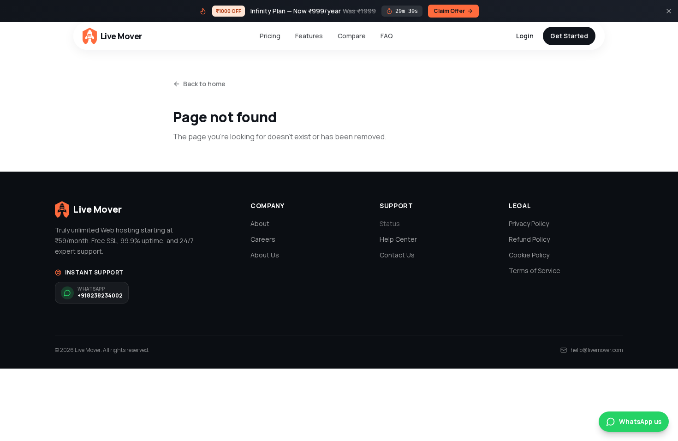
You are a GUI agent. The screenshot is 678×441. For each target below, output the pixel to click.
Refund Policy (529, 239)
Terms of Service (534, 270)
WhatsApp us (640, 421)
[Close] (668, 11)
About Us (264, 254)
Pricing (270, 35)
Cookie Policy (529, 254)
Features (309, 35)
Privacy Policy (529, 223)
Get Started (569, 35)
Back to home (204, 83)
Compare (352, 35)
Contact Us (397, 254)
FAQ (387, 35)
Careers (262, 239)
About (259, 223)
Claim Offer (449, 11)
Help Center (398, 239)
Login (525, 35)
